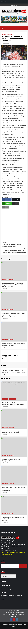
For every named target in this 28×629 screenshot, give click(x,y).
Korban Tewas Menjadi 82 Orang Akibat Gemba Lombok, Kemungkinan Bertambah (14, 250)
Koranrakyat (21, 624)
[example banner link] (10, 537)
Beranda (10, 610)
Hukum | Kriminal (12, 399)
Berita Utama (5, 279)
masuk (9, 358)
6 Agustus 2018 (6, 43)
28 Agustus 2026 (5, 288)
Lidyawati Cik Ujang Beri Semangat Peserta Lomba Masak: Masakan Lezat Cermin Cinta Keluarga (13, 519)
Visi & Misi (3, 599)
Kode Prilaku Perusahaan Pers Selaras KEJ (11, 595)
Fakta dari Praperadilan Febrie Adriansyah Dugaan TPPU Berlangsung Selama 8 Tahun (13, 371)
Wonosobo (11, 427)
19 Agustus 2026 (5, 318)
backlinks (3, 556)
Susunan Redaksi (5, 585)
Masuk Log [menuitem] (3, 1)
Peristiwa (9, 34)
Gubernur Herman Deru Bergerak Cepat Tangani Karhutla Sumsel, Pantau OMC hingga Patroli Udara (12, 284)
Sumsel (10, 513)
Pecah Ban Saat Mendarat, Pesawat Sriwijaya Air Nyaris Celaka (11, 244)
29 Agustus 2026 (5, 406)
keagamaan (11, 455)
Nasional (4, 34)
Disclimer (3, 592)
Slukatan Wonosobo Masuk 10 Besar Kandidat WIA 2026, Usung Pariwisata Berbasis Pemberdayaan (13, 489)
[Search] (25, 27)
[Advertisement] (14, 223)
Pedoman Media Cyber (7, 589)
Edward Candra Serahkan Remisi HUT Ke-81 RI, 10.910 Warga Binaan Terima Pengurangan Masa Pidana (13, 315)
